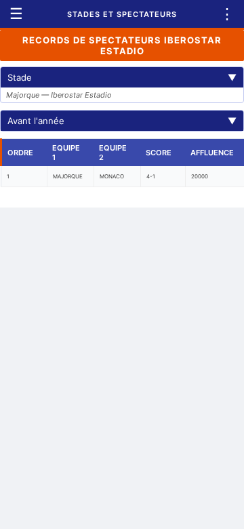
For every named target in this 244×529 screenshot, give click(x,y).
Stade (122, 77)
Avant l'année (122, 120)
